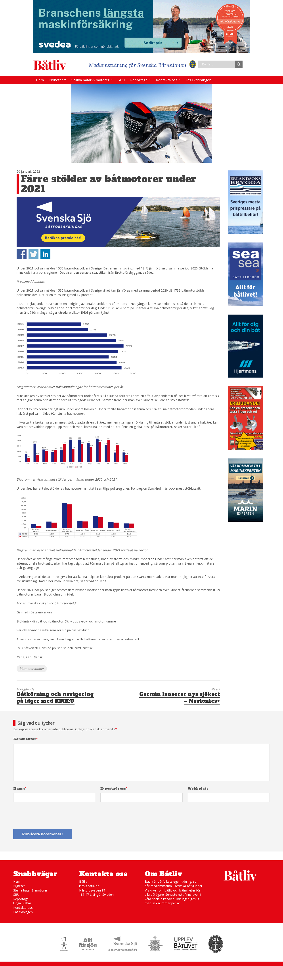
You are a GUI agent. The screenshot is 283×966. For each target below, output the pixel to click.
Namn (19, 789)
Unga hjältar (22, 903)
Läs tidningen (23, 912)
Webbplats (198, 789)
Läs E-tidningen (198, 80)
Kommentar (25, 739)
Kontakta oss (166, 80)
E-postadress (113, 789)
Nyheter (56, 80)
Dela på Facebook (22, 254)
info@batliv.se (89, 886)
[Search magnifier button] (239, 64)
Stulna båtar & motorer (90, 80)
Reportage (138, 80)
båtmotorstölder (31, 668)
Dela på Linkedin (45, 254)
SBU (121, 80)
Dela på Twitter (33, 254)
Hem (40, 80)
